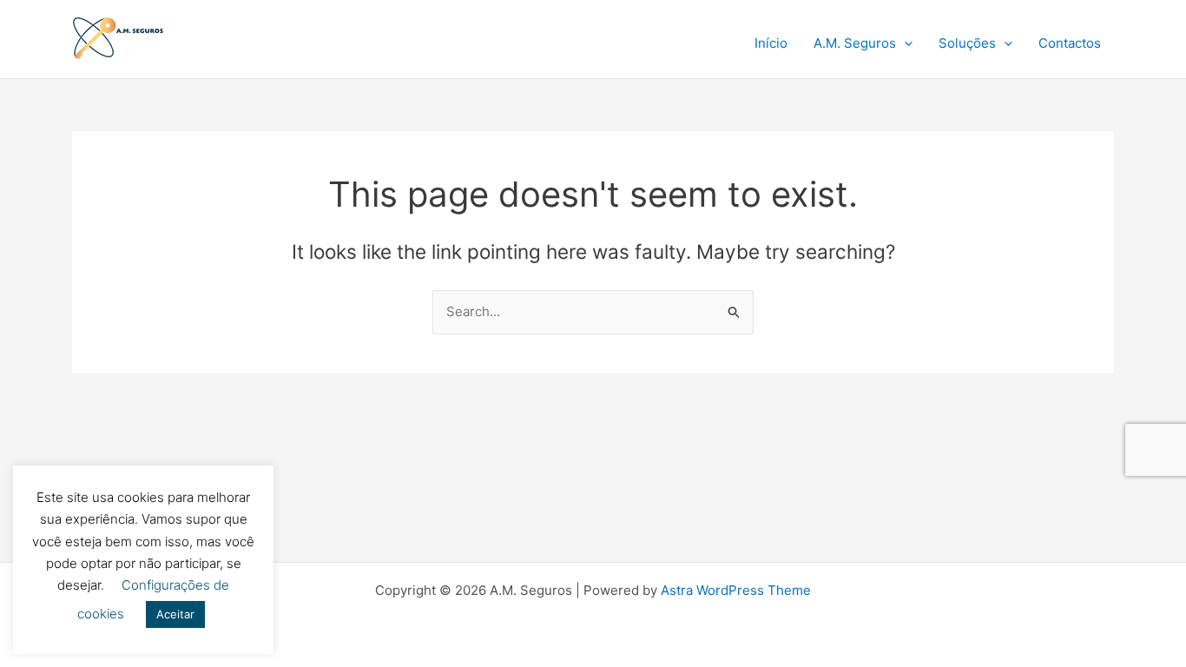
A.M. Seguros (855, 43)
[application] (904, 43)
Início (770, 43)
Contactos (1069, 43)
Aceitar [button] (175, 614)
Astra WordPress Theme (736, 590)
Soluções (967, 43)
